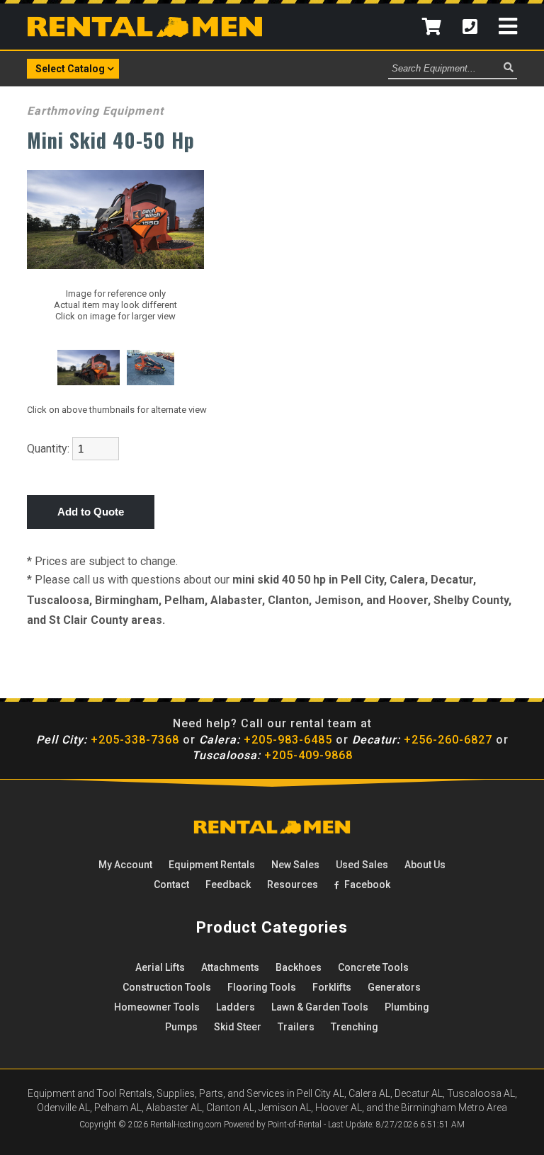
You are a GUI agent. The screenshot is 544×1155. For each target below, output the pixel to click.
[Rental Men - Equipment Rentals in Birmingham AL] (144, 32)
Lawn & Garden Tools (319, 1007)
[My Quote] (431, 26)
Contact (171, 884)
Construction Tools (167, 987)
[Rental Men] (272, 830)
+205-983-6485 (265, 739)
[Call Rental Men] (470, 26)
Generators (394, 987)
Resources (292, 884)
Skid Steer (237, 1026)
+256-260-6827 (422, 739)
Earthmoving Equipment (95, 111)
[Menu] (508, 27)
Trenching (354, 1026)
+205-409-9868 (272, 755)
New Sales (295, 864)
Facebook (366, 884)
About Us (425, 864)
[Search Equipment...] (508, 68)
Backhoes (299, 967)
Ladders (235, 1007)
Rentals (212, 864)
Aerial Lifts (160, 967)
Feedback (228, 884)
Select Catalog (70, 68)
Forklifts (331, 987)
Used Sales (362, 864)
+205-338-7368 (107, 739)
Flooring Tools (261, 987)
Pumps (181, 1026)
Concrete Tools (373, 967)
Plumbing (407, 1007)
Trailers (296, 1026)
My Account (125, 864)
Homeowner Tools (157, 1007)
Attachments (230, 967)
